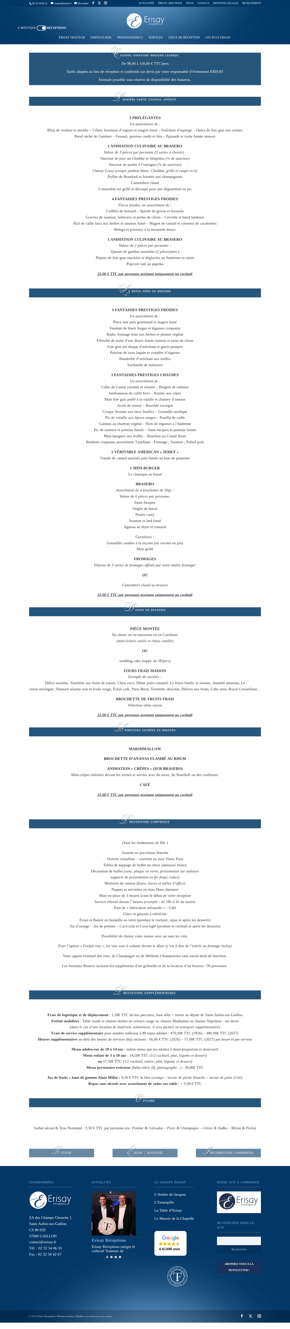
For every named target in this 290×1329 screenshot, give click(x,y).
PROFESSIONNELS (130, 37)
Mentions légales (65, 1316)
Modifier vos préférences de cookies (94, 1316)
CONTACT (203, 3)
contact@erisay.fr (42, 1242)
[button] (170, 1243)
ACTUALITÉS (146, 3)
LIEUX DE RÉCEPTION (184, 37)
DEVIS (190, 3)
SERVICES (156, 37)
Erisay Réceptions (46, 1316)
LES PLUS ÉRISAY (218, 37)
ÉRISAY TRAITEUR (72, 37)
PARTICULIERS (101, 37)
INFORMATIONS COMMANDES (228, 1153)
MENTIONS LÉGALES (225, 3)
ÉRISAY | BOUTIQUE (170, 3)
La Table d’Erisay (168, 1210)
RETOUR (61, 1153)
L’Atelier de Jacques (170, 1194)
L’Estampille (164, 1202)
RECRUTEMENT (251, 3)
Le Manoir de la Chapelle (174, 1218)
